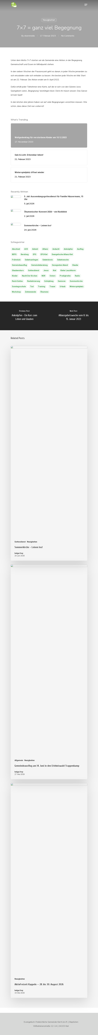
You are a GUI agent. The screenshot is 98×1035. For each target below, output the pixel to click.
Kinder (15, 276)
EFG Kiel (44, 254)
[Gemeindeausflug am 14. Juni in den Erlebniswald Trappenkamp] (49, 671)
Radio (77, 276)
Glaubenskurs (18, 270)
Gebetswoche (63, 260)
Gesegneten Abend (60, 265)
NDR (43, 276)
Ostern (52, 276)
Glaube (75, 265)
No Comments (67, 35)
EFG (34, 254)
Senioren (61, 281)
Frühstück (16, 260)
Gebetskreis (47, 260)
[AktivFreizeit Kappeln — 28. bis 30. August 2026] (49, 890)
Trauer (52, 286)
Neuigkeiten (49, 20)
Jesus (46, 270)
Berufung (25, 254)
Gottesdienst (33, 270)
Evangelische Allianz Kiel (62, 254)
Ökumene (44, 292)
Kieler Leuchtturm (68, 270)
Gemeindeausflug (19, 265)
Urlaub (62, 286)
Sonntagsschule (19, 286)
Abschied (16, 249)
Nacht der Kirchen (29, 276)
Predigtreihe (65, 276)
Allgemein (19, 760)
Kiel (54, 270)
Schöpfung (48, 281)
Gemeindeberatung (39, 265)
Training (41, 286)
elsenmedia (29, 35)
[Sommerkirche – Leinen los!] (49, 453)
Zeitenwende (30, 292)
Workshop (16, 292)
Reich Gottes (17, 281)
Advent (35, 249)
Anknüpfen (68, 249)
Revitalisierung (33, 281)
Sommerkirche (76, 281)
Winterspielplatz (76, 286)
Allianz (45, 249)
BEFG (14, 254)
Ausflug (80, 249)
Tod (32, 286)
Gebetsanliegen (31, 260)
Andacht (55, 249)
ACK (26, 249)
